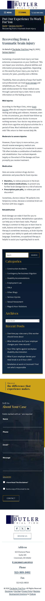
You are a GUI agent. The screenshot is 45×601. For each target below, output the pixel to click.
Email (6, 444)
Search (34, 255)
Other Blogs (12, 292)
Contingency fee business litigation (21, 273)
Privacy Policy (27, 591)
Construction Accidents (17, 268)
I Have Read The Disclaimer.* (17, 482)
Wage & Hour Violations (17, 306)
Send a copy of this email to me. (17, 489)
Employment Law (14, 283)
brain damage (31, 83)
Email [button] (23, 12)
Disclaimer (7, 476)
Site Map (17, 591)
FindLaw (33, 594)
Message (6, 457)
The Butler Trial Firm (20, 49)
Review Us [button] (22, 536)
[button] (7, 12)
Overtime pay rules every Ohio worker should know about (23, 335)
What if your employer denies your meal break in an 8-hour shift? (21, 358)
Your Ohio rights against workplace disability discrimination (21, 350)
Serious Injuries (8, 52)
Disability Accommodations (18, 278)
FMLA (9, 287)
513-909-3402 (38, 13)
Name (5, 419)
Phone (5, 432)
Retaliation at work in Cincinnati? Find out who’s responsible (23, 366)
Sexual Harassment (15, 301)
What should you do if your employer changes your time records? (22, 343)
